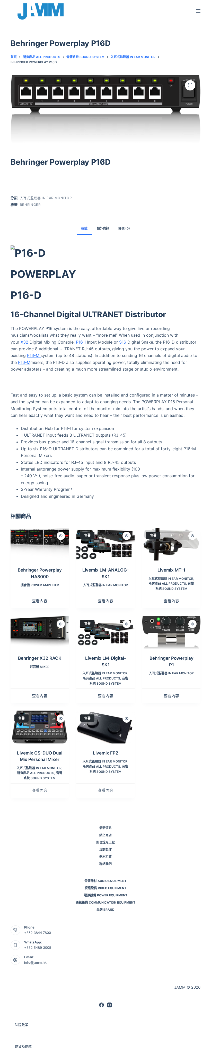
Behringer (30, 205)
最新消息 (105, 828)
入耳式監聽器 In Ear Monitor (46, 198)
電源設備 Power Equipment (105, 895)
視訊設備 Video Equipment (105, 888)
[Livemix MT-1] (171, 544)
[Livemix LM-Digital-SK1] (105, 632)
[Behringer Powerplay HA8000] (40, 544)
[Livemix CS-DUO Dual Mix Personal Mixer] (40, 727)
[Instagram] (109, 1005)
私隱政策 (21, 1025)
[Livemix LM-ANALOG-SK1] (105, 544)
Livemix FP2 (105, 753)
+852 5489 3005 (37, 947)
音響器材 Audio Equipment (105, 881)
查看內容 (39, 601)
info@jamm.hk (35, 962)
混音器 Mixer (39, 667)
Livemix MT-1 (171, 570)
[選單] (198, 11)
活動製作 (105, 849)
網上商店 (105, 835)
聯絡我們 (105, 864)
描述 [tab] (84, 228)
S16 (123, 342)
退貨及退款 (23, 1046)
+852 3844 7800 (37, 933)
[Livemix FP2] (105, 727)
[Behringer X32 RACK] (40, 632)
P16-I (81, 342)
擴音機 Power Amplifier (40, 585)
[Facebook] (101, 1005)
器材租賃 (105, 857)
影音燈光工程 (105, 842)
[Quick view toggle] (61, 536)
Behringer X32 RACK (39, 658)
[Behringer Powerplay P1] (171, 632)
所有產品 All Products (167, 583)
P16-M (34, 355)
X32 (25, 342)
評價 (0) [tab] (124, 228)
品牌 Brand (105, 910)
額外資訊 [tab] (103, 228)
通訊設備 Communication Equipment (105, 902)
